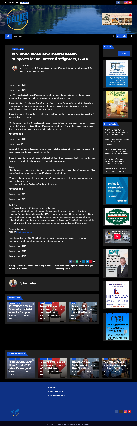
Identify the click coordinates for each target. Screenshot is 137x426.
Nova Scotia (24, 71)
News (21, 49)
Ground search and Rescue (55, 68)
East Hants (40, 68)
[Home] (8, 36)
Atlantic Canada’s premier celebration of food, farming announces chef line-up (114, 161)
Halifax (68, 68)
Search (107, 47)
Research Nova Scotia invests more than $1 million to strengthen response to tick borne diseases (117, 152)
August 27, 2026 (19, 315)
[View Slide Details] (117, 215)
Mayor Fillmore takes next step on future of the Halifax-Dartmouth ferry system (22, 312)
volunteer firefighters (36, 71)
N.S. (89, 68)
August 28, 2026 (81, 315)
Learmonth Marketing (84, 424)
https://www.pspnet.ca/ (24, 232)
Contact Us (19, 36)
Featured (15, 49)
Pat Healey (25, 66)
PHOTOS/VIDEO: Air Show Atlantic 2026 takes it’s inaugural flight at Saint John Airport (85, 312)
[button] (113, 36)
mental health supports (79, 68)
